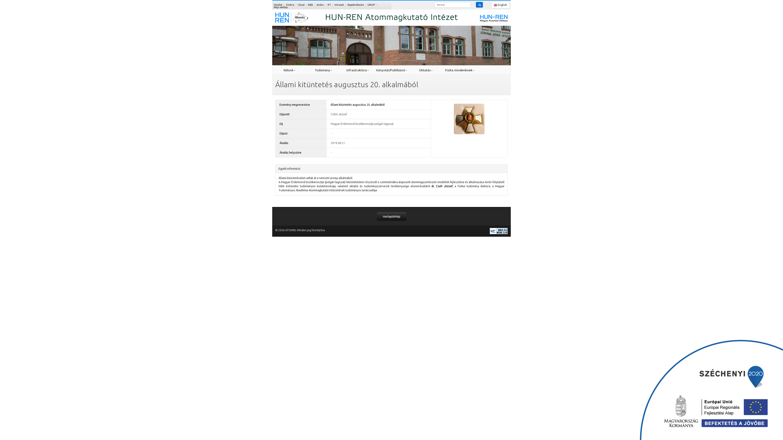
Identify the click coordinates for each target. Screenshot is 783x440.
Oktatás (425, 70)
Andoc (320, 4)
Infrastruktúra (356, 70)
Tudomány (322, 70)
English (502, 5)
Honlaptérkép (391, 216)
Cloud (301, 4)
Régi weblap (281, 7)
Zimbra (290, 4)
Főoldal (278, 4)
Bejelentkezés (356, 4)
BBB (310, 4)
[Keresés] (479, 5)
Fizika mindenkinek (458, 70)
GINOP (371, 4)
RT (329, 4)
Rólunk (288, 70)
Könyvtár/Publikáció (390, 70)
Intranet (339, 4)
